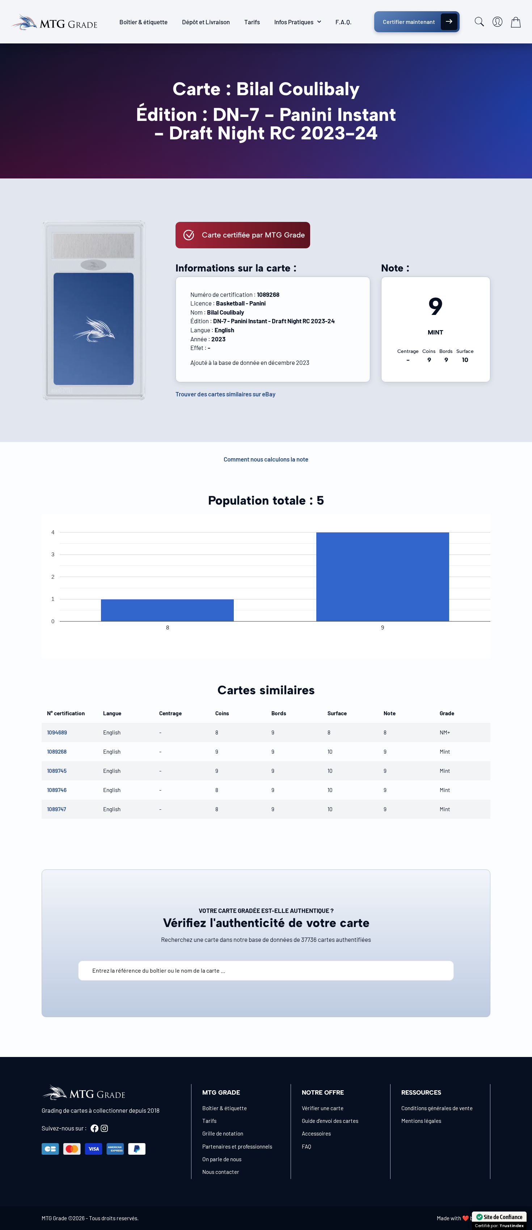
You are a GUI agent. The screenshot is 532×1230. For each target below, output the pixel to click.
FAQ (306, 1146)
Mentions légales (421, 1120)
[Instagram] (104, 1128)
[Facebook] (94, 1128)
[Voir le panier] (515, 22)
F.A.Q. (343, 21)
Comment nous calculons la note (266, 459)
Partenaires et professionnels (237, 1146)
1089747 (56, 809)
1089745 (57, 770)
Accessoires (316, 1133)
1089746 (57, 790)
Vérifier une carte (322, 1108)
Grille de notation (222, 1133)
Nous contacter (220, 1171)
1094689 (57, 732)
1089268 (57, 751)
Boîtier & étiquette (143, 21)
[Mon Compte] (497, 21)
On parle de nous (221, 1159)
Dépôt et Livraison (206, 21)
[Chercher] (479, 21)
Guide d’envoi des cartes (330, 1120)
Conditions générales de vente (437, 1108)
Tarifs (252, 21)
